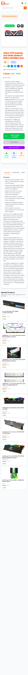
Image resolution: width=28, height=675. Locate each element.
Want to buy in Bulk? (14, 147)
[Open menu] (25, 3)
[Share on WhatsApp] (8, 66)
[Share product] (22, 25)
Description (7, 172)
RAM (14, 62)
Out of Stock (14, 142)
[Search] (25, 7)
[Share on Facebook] (12, 66)
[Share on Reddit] (21, 66)
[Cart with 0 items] (22, 3)
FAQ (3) (23, 172)
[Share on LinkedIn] (18, 66)
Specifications (16, 172)
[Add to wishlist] (18, 25)
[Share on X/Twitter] (15, 66)
